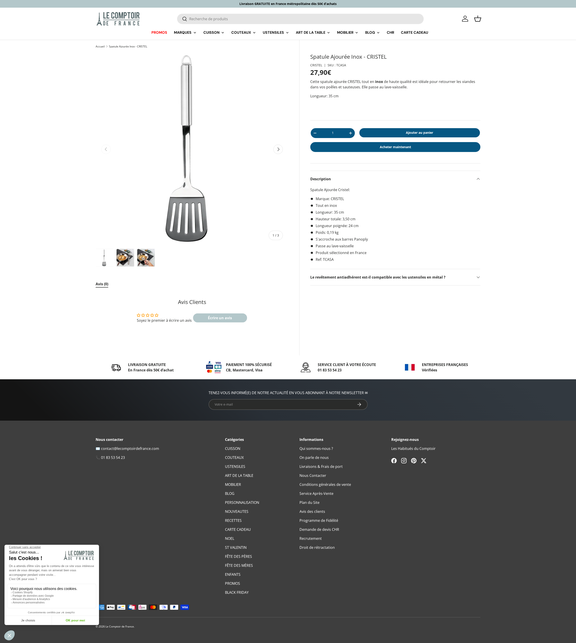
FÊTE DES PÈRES (238, 556)
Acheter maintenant (395, 147)
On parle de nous (314, 457)
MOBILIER (233, 484)
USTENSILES (235, 466)
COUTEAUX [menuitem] (241, 32)
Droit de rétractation (317, 547)
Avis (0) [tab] (102, 283)
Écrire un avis (220, 317)
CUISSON (232, 448)
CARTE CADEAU (238, 529)
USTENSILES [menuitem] (273, 32)
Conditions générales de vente (325, 484)
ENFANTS (233, 574)
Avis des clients (312, 511)
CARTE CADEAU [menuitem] (414, 32)
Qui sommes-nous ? (316, 448)
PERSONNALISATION (242, 502)
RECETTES (233, 520)
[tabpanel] (192, 314)
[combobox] (300, 19)
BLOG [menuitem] (370, 32)
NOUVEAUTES (236, 511)
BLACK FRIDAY (237, 592)
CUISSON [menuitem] (211, 32)
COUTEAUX (234, 457)
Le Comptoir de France (120, 626)
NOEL (229, 538)
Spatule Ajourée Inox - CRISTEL (128, 46)
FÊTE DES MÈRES (239, 565)
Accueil (100, 46)
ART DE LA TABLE (239, 475)
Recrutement (310, 538)
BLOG (229, 493)
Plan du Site (309, 502)
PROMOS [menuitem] (159, 32)
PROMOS (232, 583)
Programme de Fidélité (318, 520)
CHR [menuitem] (390, 32)
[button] (478, 19)
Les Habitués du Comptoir (413, 448)
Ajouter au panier (419, 132)
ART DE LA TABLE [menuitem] (310, 32)
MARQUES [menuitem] (182, 32)
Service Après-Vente (316, 493)
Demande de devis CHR (319, 529)
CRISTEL (316, 65)
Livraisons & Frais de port (321, 466)
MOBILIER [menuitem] (345, 32)
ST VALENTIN (236, 547)
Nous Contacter (312, 475)
